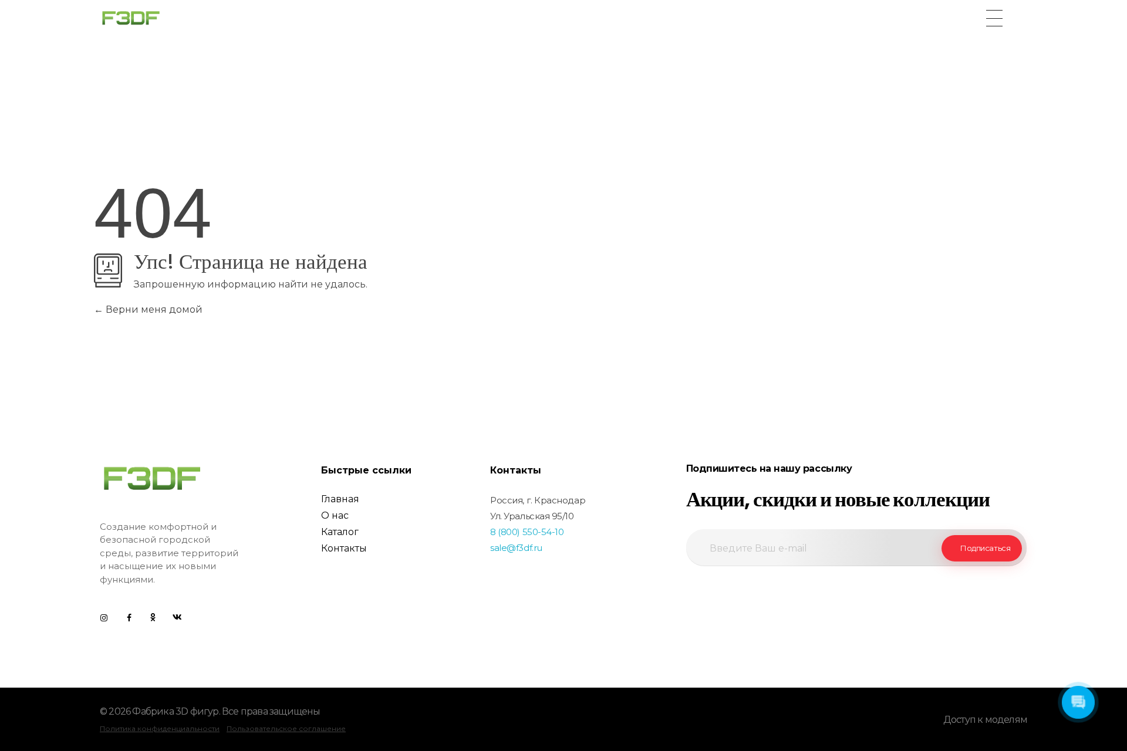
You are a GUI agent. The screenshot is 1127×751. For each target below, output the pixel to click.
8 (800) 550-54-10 (527, 531)
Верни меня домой (153, 309)
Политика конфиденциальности (160, 728)
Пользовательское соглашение (286, 728)
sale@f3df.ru (516, 547)
